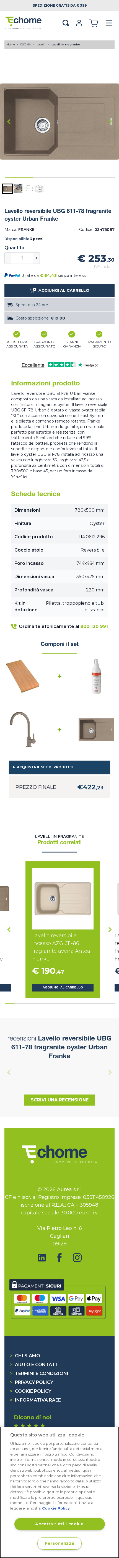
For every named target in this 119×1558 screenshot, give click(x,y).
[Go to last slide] (8, 121)
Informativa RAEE (35, 1400)
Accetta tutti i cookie (59, 1523)
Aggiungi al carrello (63, 987)
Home (11, 44)
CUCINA (26, 44)
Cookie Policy (30, 1391)
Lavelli (41, 44)
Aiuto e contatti (35, 1364)
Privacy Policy (31, 1382)
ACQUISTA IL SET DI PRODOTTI (45, 767)
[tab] (19, 177)
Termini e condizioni (39, 1373)
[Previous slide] (8, 1072)
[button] (7, 189)
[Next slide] (110, 121)
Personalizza (59, 1543)
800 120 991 (94, 626)
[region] (59, 1492)
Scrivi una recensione (60, 1100)
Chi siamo (25, 1355)
